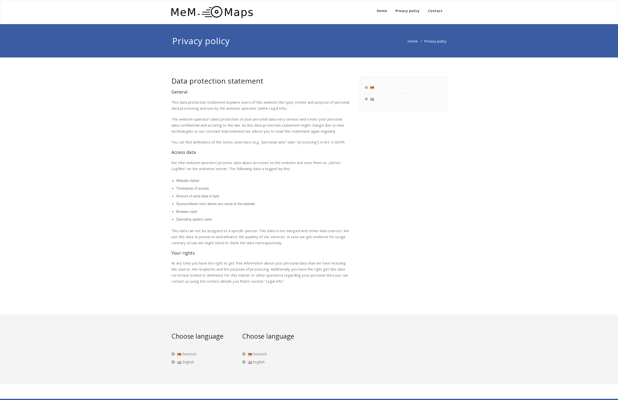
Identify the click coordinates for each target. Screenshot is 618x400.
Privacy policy (407, 10)
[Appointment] (212, 12)
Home (382, 10)
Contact (435, 10)
